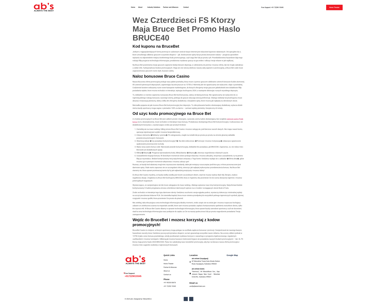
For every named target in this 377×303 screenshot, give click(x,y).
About (140, 7)
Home (133, 7)
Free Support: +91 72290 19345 (272, 7)
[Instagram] (191, 299)
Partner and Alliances (170, 7)
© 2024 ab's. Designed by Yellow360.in (138, 299)
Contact (186, 7)
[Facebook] (186, 299)
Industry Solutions (153, 7)
